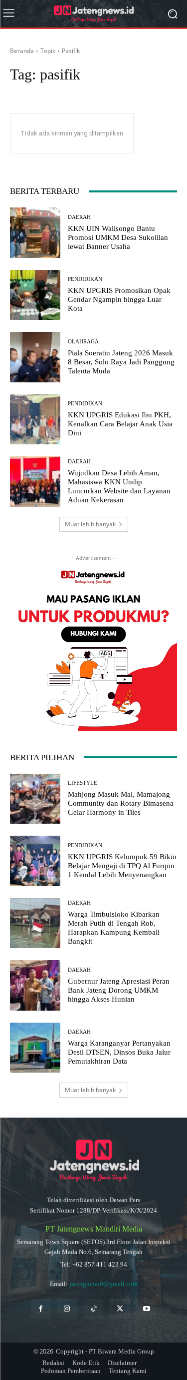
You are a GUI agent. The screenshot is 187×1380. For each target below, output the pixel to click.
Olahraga (83, 341)
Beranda (22, 50)
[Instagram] (67, 1309)
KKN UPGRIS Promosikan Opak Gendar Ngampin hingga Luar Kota (119, 299)
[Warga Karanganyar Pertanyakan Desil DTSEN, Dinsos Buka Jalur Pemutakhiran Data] (35, 1048)
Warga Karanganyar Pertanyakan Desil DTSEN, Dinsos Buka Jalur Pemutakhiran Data (119, 1052)
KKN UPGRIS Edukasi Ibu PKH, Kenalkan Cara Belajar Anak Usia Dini (120, 424)
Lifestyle (82, 783)
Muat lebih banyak (90, 524)
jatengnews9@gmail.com (103, 1284)
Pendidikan (85, 279)
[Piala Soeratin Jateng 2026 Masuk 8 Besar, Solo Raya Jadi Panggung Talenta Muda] (35, 357)
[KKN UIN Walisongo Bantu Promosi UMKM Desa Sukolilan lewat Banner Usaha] (35, 232)
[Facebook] (40, 1309)
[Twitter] (120, 1309)
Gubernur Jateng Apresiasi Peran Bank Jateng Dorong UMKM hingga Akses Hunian (119, 990)
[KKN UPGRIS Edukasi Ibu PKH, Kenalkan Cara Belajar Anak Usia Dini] (35, 419)
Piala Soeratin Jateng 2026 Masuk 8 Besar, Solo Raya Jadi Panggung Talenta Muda (121, 362)
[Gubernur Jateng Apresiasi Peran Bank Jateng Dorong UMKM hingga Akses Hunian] (35, 985)
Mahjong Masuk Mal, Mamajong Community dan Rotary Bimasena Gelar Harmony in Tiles (121, 803)
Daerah (79, 217)
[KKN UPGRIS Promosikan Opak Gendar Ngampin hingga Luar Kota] (35, 295)
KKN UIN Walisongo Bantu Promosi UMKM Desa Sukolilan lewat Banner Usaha (118, 237)
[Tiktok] (93, 1309)
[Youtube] (146, 1309)
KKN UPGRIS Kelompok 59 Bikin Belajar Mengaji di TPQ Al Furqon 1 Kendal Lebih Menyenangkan (122, 866)
